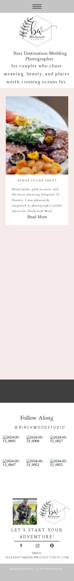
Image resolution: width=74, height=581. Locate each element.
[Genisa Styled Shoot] (37, 135)
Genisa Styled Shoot (37, 180)
